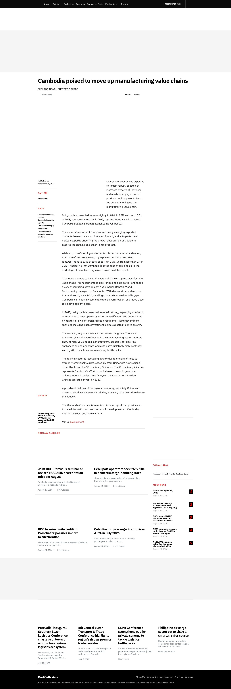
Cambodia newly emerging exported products (45, 234)
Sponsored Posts (95, 4)
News (46, 4)
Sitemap (189, 677)
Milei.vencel (77, 422)
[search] (189, 4)
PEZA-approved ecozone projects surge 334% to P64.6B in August (165, 531)
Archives (179, 677)
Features (80, 4)
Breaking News (46, 89)
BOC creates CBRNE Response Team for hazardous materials (162, 518)
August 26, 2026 (160, 496)
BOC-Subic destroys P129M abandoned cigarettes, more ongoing (165, 505)
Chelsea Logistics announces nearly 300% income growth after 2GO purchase (46, 417)
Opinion (56, 4)
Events (124, 4)
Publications (111, 4)
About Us (140, 677)
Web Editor (43, 198)
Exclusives (69, 4)
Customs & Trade (68, 89)
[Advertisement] (115, 51)
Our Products (166, 677)
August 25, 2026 (160, 536)
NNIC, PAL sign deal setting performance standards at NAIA (162, 543)
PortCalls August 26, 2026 (163, 491)
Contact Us (152, 677)
